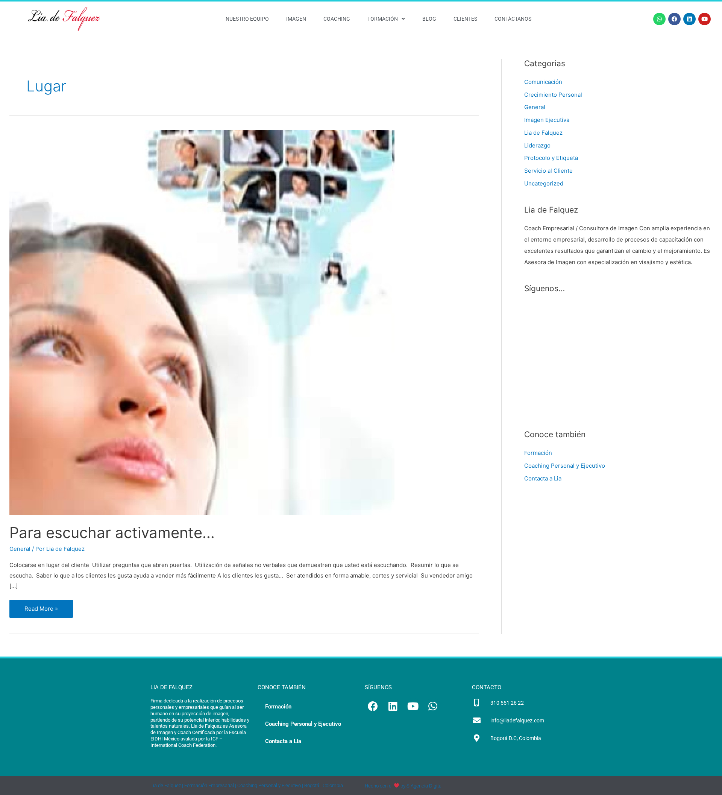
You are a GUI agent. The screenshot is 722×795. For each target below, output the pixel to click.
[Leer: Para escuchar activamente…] (201, 321)
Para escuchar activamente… (112, 532)
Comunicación (543, 81)
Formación (382, 19)
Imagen (296, 19)
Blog (429, 19)
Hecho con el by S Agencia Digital (404, 786)
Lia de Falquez (543, 132)
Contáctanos (512, 19)
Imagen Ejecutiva (546, 119)
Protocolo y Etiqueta (551, 157)
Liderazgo (537, 145)
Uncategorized (543, 183)
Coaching (336, 19)
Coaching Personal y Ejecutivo (564, 465)
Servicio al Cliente (548, 170)
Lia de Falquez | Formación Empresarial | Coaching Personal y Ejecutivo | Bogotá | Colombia (246, 785)
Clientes (465, 19)
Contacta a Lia (542, 478)
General (19, 548)
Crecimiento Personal (553, 94)
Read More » (42, 606)
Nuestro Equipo (247, 19)
